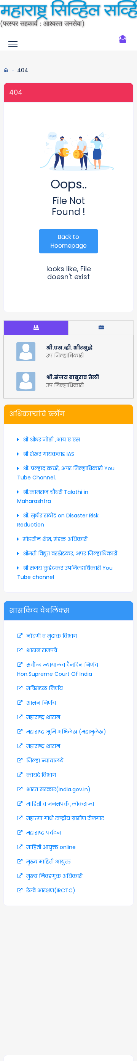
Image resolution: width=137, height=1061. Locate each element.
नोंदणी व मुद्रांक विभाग (51, 636)
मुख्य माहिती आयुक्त (48, 861)
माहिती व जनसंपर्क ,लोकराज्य (60, 804)
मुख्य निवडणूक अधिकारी (54, 876)
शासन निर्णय (41, 703)
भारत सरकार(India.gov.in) (58, 789)
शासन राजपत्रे (41, 650)
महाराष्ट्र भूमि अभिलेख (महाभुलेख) (66, 731)
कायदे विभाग (41, 775)
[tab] (35, 327)
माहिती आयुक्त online (51, 847)
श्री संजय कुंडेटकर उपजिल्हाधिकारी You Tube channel (65, 572)
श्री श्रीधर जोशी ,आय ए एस (51, 439)
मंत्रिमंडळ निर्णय (44, 688)
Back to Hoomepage (69, 241)
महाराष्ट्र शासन (43, 717)
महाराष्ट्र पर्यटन (43, 832)
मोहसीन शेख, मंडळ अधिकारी (55, 539)
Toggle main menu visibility (14, 43)
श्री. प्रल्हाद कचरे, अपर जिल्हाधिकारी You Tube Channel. (66, 473)
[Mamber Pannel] (122, 39)
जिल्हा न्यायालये (45, 760)
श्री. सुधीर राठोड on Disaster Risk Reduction (58, 520)
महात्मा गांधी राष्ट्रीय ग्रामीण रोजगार (65, 818)
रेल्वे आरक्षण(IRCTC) (50, 890)
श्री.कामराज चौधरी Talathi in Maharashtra (52, 496)
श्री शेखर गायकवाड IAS (48, 454)
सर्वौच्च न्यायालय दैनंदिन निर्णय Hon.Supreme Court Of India (57, 669)
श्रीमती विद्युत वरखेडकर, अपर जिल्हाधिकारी (70, 553)
